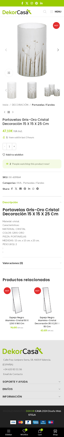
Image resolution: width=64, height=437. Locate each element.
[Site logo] (17, 11)
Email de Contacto (13, 374)
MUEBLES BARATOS (14, 410)
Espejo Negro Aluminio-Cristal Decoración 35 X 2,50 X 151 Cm (47, 322)
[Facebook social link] (22, 3)
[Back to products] (9, 112)
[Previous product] (5, 112)
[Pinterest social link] (36, 3)
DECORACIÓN (20, 104)
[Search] (44, 11)
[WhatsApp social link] (33, 188)
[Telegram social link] (37, 188)
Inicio (5, 104)
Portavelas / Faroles (43, 104)
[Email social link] (20, 188)
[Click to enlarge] (9, 73)
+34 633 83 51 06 (12, 369)
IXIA (19, 182)
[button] (6, 49)
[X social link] (26, 3)
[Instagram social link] (31, 3)
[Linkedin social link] (41, 3)
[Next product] (13, 112)
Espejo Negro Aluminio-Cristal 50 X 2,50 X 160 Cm (17, 320)
